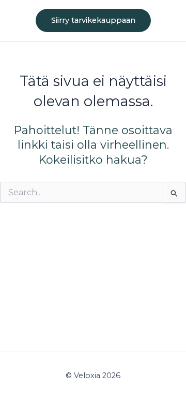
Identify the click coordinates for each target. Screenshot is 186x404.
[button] (93, 20)
